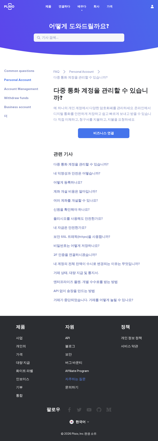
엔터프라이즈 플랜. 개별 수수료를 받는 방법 (85, 282)
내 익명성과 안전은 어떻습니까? (76, 173)
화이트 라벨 (24, 371)
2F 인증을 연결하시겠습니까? (75, 255)
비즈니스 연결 (103, 133)
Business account (17, 107)
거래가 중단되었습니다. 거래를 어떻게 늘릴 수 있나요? (93, 300)
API (67, 338)
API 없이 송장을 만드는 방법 (74, 291)
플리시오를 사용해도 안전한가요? (78, 219)
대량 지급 (23, 363)
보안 (68, 354)
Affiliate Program (77, 371)
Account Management (21, 89)
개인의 (21, 346)
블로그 (70, 346)
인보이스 (22, 379)
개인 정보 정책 (131, 338)
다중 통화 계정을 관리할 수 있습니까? (81, 164)
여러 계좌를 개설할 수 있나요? (75, 201)
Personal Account (17, 80)
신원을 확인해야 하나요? (71, 210)
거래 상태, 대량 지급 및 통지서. (76, 273)
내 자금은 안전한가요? (69, 228)
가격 (19, 354)
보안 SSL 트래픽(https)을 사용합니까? (81, 237)
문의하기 (71, 387)
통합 (19, 395)
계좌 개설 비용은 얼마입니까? (75, 191)
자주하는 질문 (75, 379)
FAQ (56, 72)
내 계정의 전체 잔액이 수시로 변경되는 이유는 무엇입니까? (96, 264)
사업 (19, 338)
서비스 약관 (129, 346)
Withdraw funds (16, 98)
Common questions (19, 71)
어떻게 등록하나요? (67, 182)
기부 (19, 387)
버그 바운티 (73, 363)
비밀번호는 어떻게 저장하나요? (76, 246)
